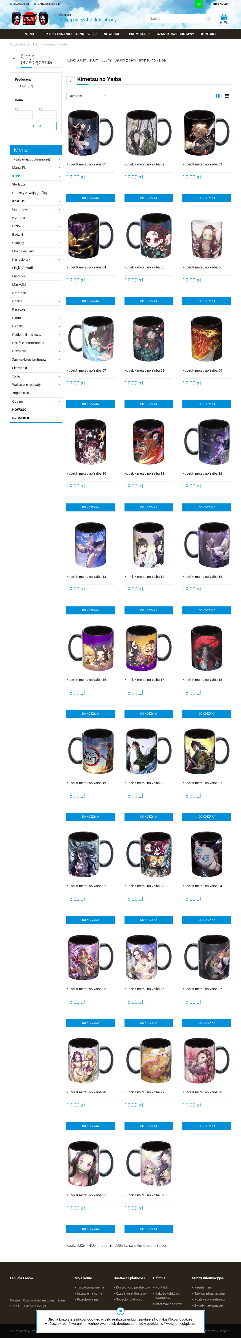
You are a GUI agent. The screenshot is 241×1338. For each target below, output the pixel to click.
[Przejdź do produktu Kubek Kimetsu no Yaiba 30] (206, 1061)
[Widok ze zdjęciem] (217, 96)
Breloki (17, 226)
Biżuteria (18, 218)
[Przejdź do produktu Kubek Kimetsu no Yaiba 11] (149, 442)
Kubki (16, 176)
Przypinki (19, 351)
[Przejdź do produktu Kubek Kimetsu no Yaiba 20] (149, 752)
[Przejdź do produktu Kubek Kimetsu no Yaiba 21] (206, 752)
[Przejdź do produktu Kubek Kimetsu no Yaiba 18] (206, 649)
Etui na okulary (23, 251)
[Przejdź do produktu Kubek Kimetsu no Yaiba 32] (149, 1164)
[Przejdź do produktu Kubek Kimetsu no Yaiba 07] (90, 339)
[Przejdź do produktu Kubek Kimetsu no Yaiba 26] (149, 958)
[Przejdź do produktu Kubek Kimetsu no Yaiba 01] (90, 133)
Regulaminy (203, 1287)
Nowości (19, 410)
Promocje (21, 418)
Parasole (18, 309)
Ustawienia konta (89, 1293)
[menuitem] (30, 34)
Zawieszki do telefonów (29, 360)
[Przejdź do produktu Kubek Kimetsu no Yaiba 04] (90, 236)
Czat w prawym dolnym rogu (37, 1300)
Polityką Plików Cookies (173, 1319)
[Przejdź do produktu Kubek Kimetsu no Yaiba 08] (149, 339)
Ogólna (17, 401)
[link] (24, 86)
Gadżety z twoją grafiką (29, 193)
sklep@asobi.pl (28, 1306)
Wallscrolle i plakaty (26, 385)
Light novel (20, 209)
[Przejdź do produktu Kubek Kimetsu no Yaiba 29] (149, 1061)
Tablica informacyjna (209, 1293)
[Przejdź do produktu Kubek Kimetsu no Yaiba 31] (90, 1164)
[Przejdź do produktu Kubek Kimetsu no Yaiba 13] (90, 546)
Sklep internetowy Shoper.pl (213, 1331)
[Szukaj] (208, 18)
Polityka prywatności (209, 1299)
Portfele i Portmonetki (28, 343)
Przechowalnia (88, 1299)
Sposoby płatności (129, 1299)
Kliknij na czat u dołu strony (87, 20)
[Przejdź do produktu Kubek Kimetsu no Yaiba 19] (90, 752)
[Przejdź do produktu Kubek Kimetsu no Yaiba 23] (149, 855)
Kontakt (161, 1287)
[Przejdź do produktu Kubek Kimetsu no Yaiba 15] (206, 546)
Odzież (17, 301)
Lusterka (18, 276)
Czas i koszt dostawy (131, 1293)
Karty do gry (21, 259)
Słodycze (18, 184)
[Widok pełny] (227, 96)
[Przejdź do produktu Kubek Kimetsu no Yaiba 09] (206, 339)
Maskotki (19, 284)
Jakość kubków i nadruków (167, 1296)
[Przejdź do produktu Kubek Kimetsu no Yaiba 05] (149, 236)
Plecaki (17, 326)
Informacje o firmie (169, 1304)
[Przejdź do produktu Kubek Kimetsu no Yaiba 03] (206, 133)
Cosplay (18, 243)
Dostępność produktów (133, 1287)
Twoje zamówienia (90, 1287)
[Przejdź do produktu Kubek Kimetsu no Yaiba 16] (90, 649)
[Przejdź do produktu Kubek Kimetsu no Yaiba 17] (149, 649)
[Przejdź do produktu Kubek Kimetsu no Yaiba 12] (206, 442)
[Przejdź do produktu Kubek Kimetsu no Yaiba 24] (206, 855)
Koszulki (18, 201)
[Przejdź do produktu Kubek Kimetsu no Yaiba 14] (149, 546)
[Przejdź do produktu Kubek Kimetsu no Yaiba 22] (90, 855)
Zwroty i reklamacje (208, 1305)
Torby (16, 376)
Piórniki (17, 318)
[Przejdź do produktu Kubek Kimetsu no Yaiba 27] (206, 958)
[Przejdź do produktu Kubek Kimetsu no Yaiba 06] (206, 236)
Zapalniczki (20, 393)
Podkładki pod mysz (27, 335)
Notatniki (19, 293)
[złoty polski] (199, 4)
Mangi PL (19, 167)
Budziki (17, 234)
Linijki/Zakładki (23, 268)
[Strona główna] (30, 18)
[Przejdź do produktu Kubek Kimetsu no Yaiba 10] (90, 442)
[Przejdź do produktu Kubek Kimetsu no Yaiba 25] (90, 958)
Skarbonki (19, 368)
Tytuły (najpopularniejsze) (31, 159)
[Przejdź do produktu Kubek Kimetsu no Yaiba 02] (149, 133)
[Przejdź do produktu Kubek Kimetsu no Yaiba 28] (90, 1061)
